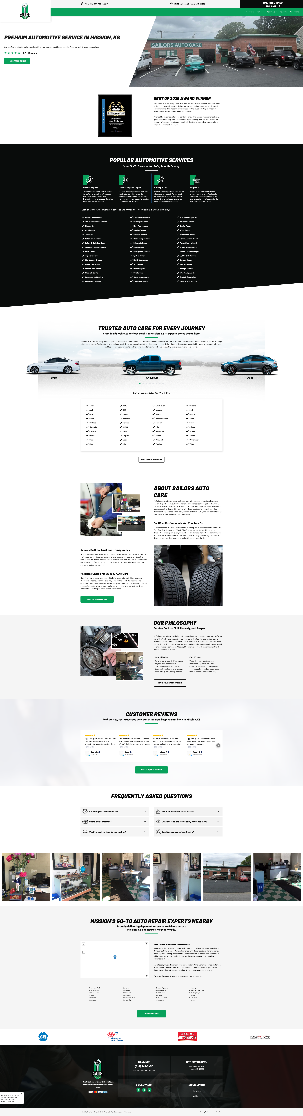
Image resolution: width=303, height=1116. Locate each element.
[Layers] (146, 944)
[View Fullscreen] (83, 951)
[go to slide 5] (153, 383)
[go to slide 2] (143, 383)
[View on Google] (87, 753)
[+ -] (114, 959)
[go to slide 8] (163, 383)
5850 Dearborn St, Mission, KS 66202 (189, 4)
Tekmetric (128, 1112)
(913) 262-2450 (273, 3)
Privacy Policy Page (8, 1101)
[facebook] (138, 1090)
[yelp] (144, 1090)
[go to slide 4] (149, 383)
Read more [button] (89, 747)
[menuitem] (251, 12)
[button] (85, 745)
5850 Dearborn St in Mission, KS (176, 506)
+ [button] (83, 944)
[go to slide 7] (159, 383)
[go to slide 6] (156, 383)
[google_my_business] (150, 1090)
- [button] (83, 947)
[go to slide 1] (139, 383)
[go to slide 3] (146, 383)
